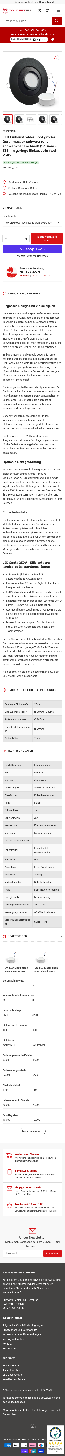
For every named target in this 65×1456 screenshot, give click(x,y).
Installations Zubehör (15, 1379)
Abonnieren (52, 1253)
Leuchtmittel (10, 216)
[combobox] (32, 21)
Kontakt (7, 1343)
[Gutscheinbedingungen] (52, 39)
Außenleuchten (11, 1370)
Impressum (9, 1348)
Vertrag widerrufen (13, 1339)
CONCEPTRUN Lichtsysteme (26, 1439)
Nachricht (25, 275)
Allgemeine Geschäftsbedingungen (23, 1325)
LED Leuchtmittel (13, 1374)
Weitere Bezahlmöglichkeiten (32, 255)
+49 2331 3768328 (41, 275)
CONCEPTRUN (9, 131)
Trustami (52, 1211)
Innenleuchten (11, 1365)
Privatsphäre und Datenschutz (20, 1329)
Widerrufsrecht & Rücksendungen (22, 1334)
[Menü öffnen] (58, 10)
